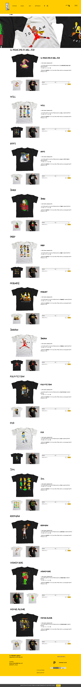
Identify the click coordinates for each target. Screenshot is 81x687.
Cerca (76, 5)
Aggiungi (69, 84)
